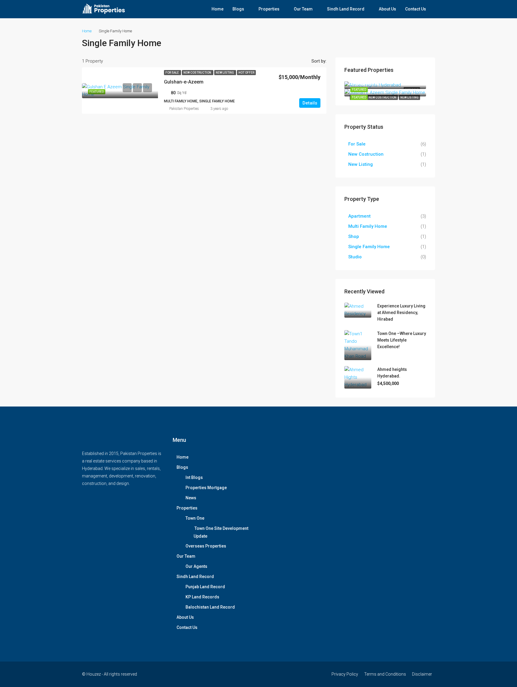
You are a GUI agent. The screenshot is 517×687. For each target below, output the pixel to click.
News (190, 497)
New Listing (225, 72)
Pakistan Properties (184, 109)
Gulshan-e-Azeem (183, 82)
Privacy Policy (345, 674)
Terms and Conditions (385, 674)
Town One (194, 518)
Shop (353, 236)
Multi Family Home (367, 226)
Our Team (303, 9)
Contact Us (415, 9)
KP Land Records (202, 597)
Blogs (238, 9)
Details (309, 103)
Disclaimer (422, 674)
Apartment (359, 216)
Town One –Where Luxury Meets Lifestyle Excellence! (401, 340)
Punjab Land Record (205, 586)
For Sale (172, 72)
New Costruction (197, 72)
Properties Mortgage (206, 487)
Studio (355, 257)
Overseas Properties (205, 546)
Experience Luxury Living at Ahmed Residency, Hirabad (401, 312)
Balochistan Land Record (210, 607)
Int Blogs (194, 477)
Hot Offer (246, 72)
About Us (387, 9)
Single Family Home (369, 246)
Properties (268, 9)
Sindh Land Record (345, 9)
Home (217, 9)
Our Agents (196, 566)
